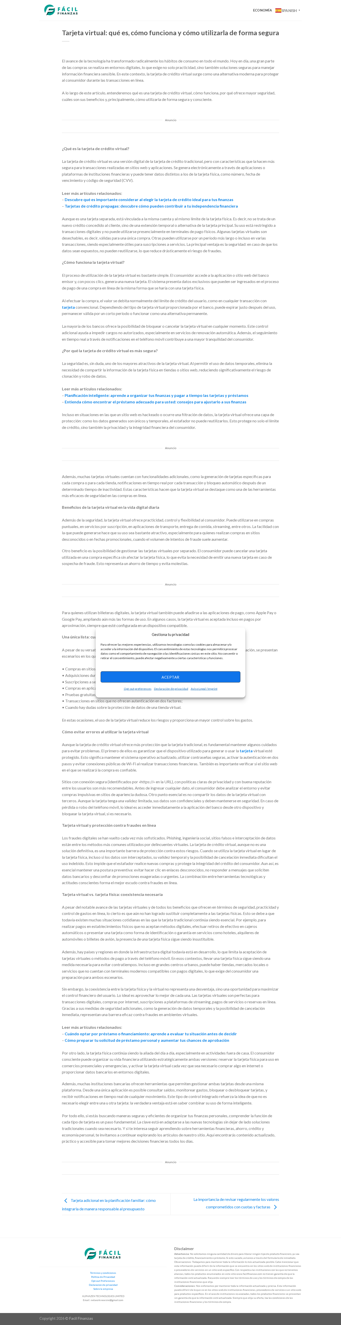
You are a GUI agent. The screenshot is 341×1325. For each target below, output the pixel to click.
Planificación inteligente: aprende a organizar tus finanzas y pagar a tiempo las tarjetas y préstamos (156, 395)
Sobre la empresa (103, 1288)
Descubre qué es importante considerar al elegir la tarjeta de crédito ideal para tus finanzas (149, 199)
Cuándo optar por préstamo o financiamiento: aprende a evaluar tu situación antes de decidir (151, 1033)
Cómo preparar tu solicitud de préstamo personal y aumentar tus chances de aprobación (147, 1040)
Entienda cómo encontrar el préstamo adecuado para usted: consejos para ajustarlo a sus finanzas (155, 401)
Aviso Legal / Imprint (204, 689)
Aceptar (170, 677)
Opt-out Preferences (103, 1280)
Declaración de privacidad (171, 689)
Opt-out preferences (138, 689)
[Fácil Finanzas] (61, 10)
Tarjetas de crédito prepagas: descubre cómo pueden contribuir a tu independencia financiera (151, 206)
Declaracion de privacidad (103, 1284)
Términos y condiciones (103, 1272)
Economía (262, 10)
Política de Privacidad (103, 1276)
